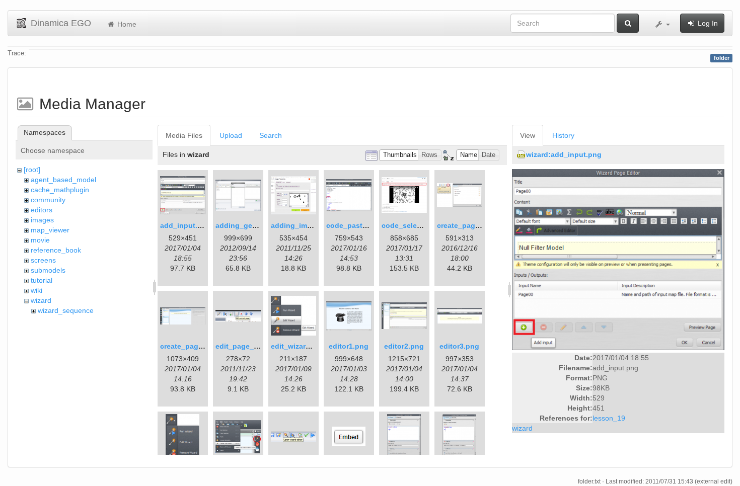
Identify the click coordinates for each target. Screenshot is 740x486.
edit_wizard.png (298, 346)
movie (40, 240)
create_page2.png (191, 346)
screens (43, 260)
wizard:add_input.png (564, 154)
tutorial (41, 280)
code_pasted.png (356, 225)
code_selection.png (416, 225)
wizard (41, 300)
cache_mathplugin (60, 190)
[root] (32, 170)
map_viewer (50, 230)
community (48, 200)
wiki (36, 290)
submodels (48, 270)
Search (270, 135)
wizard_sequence (66, 310)
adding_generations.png (258, 225)
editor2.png (404, 346)
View (527, 135)
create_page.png (466, 225)
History (563, 135)
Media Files (184, 135)
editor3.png (459, 346)
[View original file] (618, 259)
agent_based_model (63, 180)
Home (125, 24)
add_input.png (185, 225)
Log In (707, 23)
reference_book (56, 250)
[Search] (628, 23)
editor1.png (348, 346)
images (42, 220)
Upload (230, 135)
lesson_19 (609, 418)
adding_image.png (303, 225)
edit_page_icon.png (249, 346)
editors (41, 210)
